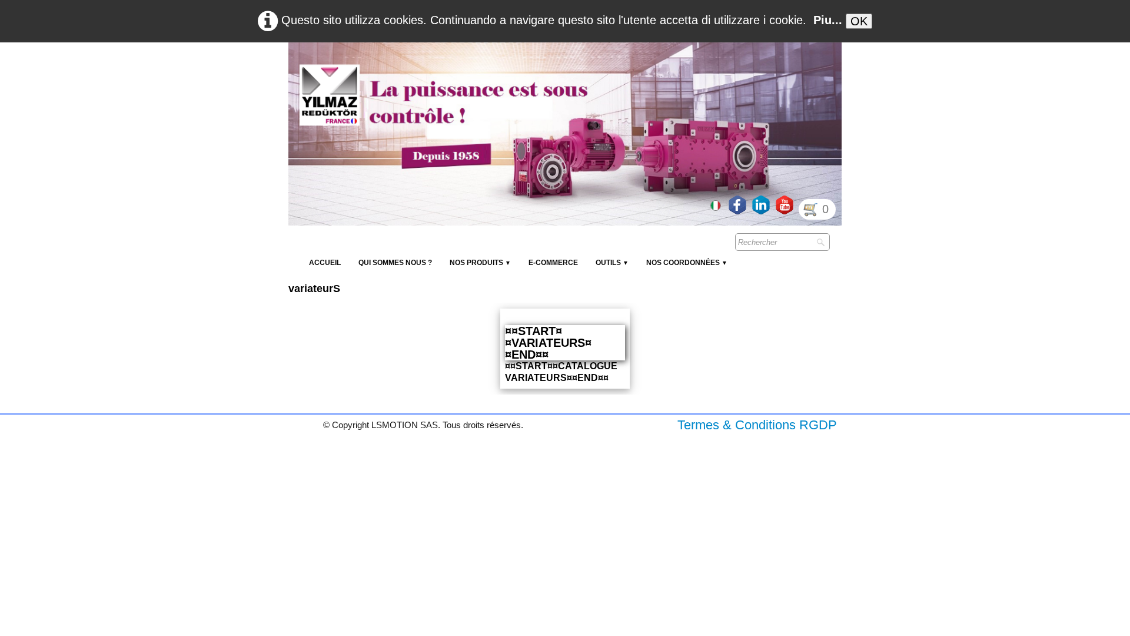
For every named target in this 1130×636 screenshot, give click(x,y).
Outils (612, 263)
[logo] (503, 70)
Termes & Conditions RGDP (757, 425)
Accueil (325, 263)
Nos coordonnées (686, 263)
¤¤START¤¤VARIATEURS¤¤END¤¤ (548, 342)
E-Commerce (553, 263)
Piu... (827, 20)
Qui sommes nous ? (395, 263)
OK (859, 21)
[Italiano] (716, 204)
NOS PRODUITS (480, 263)
